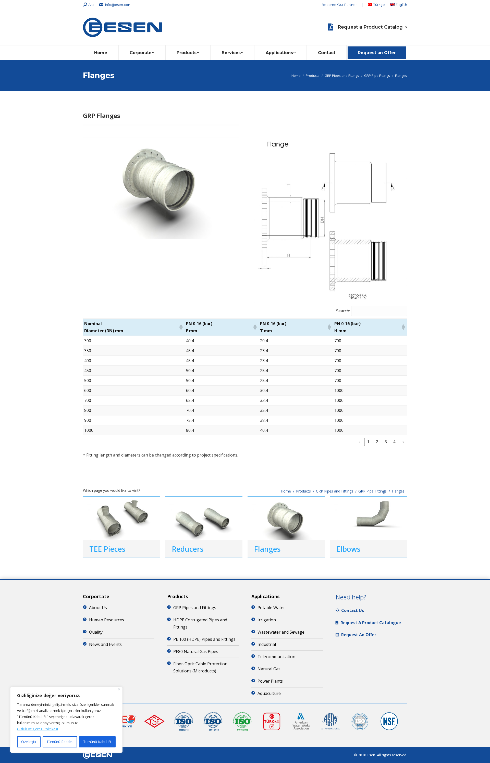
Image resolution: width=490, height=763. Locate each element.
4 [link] (394, 442)
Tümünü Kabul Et (97, 741)
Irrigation (267, 620)
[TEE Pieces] (121, 518)
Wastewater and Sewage (281, 632)
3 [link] (386, 442)
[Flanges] (286, 518)
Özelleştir (28, 741)
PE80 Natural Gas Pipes (195, 651)
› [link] (403, 442)
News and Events (105, 644)
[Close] (119, 689)
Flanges (267, 549)
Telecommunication (276, 656)
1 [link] (368, 442)
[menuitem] (339, 4)
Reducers (187, 549)
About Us (98, 607)
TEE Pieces (107, 549)
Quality (96, 632)
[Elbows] (368, 518)
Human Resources (106, 620)
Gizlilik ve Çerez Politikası (37, 729)
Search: (343, 311)
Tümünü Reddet (59, 741)
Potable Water (271, 607)
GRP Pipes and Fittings (194, 607)
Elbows (348, 549)
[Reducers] (204, 518)
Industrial (267, 644)
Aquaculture (269, 693)
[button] (180, 327)
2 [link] (377, 442)
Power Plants (270, 681)
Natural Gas (269, 669)
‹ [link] (359, 442)
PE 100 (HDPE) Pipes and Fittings (204, 639)
